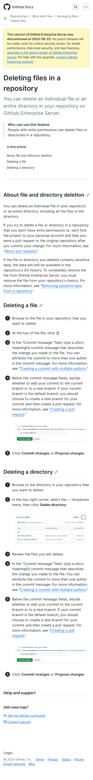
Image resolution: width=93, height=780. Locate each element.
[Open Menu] (86, 6)
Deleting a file (20, 305)
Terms (39, 759)
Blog (32, 764)
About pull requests (21, 251)
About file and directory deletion (43, 195)
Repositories (19, 16)
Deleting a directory (28, 472)
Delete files (18, 21)
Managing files (67, 16)
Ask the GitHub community (26, 715)
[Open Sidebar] (5, 18)
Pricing (79, 759)
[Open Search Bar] (75, 6)
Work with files (42, 16)
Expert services (14, 764)
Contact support (19, 722)
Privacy (53, 759)
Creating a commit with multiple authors (53, 368)
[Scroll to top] (83, 770)
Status (66, 759)
